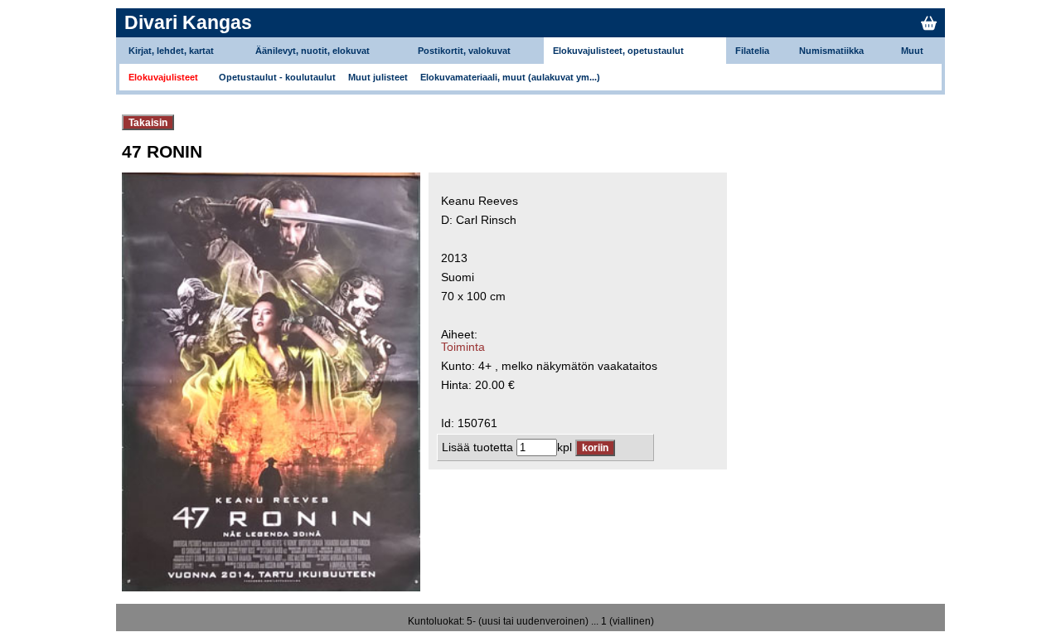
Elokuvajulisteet (163, 77)
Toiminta (463, 347)
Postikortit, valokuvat (464, 51)
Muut (912, 51)
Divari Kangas (188, 22)
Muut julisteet (378, 77)
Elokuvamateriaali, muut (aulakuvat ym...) (510, 77)
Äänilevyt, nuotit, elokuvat (312, 51)
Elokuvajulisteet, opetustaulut (618, 51)
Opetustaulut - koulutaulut (277, 77)
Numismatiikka (831, 51)
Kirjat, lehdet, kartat (171, 51)
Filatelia (752, 51)
